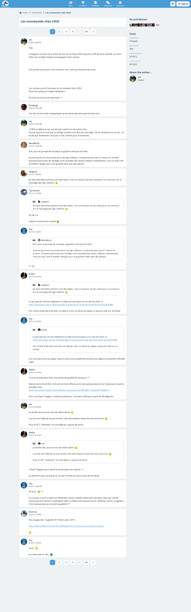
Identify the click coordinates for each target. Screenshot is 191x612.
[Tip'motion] (24, 192)
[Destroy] (24, 513)
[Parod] (138, 25)
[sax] (24, 41)
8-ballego (33, 105)
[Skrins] (153, 25)
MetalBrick (34, 143)
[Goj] (24, 231)
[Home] (5, 4)
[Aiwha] (24, 275)
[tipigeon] (24, 173)
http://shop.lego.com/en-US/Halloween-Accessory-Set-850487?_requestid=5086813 (69, 390)
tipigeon (33, 171)
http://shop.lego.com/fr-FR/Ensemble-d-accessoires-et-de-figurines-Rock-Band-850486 (71, 304)
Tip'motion (34, 190)
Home (25, 12)
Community (37, 12)
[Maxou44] (131, 25)
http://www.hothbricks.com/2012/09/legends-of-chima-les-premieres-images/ (66, 526)
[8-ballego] (24, 107)
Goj (30, 229)
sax (30, 39)
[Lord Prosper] (148, 25)
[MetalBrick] (24, 145)
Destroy (33, 511)
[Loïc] (141, 25)
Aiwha (32, 273)
